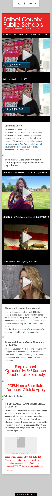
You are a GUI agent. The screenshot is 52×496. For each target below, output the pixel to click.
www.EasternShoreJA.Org (34, 329)
